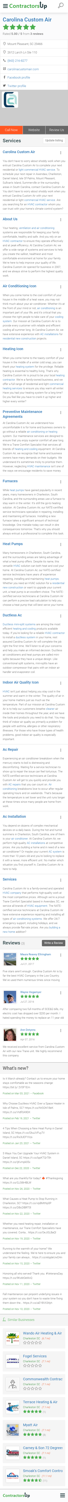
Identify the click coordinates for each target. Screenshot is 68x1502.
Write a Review (53, 943)
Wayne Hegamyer (30, 992)
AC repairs (14, 784)
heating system (25, 366)
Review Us (56, 130)
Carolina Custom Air (27, 19)
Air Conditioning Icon (19, 286)
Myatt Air (30, 1425)
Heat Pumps (13, 544)
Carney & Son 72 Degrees (43, 1448)
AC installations (49, 334)
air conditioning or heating (42, 431)
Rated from (23, 34)
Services (10, 879)
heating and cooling (26, 449)
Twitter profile (16, 86)
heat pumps (17, 490)
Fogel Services (35, 1356)
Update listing (54, 140)
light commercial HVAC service (37, 169)
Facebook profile (18, 77)
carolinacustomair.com (23, 69)
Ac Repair (10, 749)
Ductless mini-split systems (19, 624)
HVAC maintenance (38, 466)
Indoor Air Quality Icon (21, 682)
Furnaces (10, 481)
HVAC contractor (38, 204)
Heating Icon (13, 349)
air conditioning (46, 308)
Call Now (11, 130)
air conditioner (19, 838)
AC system (55, 851)
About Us (10, 219)
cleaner (50, 708)
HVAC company (12, 892)
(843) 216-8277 (17, 60)
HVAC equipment (37, 905)
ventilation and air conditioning (36, 228)
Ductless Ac (12, 615)
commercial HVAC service (39, 200)
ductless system (25, 637)
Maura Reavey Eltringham (35, 954)
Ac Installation (14, 816)
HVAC (16, 565)
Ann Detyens (28, 1029)
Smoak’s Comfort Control (43, 1471)
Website (34, 130)
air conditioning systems (27, 918)
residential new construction (19, 338)
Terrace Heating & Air (40, 1402)
